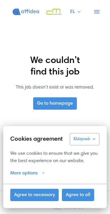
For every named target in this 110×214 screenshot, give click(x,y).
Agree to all (78, 195)
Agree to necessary (34, 195)
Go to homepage (55, 103)
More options (24, 173)
